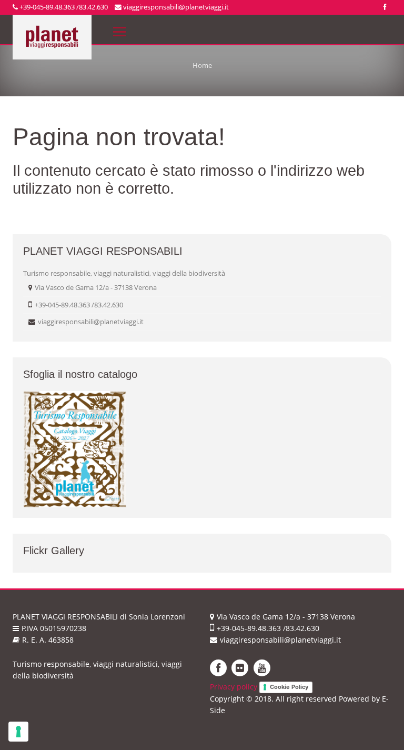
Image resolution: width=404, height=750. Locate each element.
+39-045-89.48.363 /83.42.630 (63, 7)
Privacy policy (233, 687)
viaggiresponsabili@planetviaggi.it (175, 7)
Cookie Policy (289, 687)
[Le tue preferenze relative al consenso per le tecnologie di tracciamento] (18, 732)
